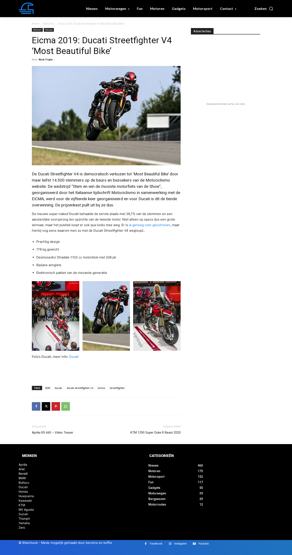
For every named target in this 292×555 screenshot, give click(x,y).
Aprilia (23, 464)
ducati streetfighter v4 (80, 387)
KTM (22, 505)
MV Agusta (26, 509)
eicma (101, 387)
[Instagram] (170, 544)
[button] (263, 8)
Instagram (180, 543)
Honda (23, 491)
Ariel (22, 469)
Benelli (23, 473)
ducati (58, 387)
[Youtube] (194, 544)
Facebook (156, 543)
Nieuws (49, 29)
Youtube (203, 543)
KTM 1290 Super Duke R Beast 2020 (155, 432)
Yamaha (24, 523)
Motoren (48, 23)
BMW (22, 478)
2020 (47, 387)
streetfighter (117, 387)
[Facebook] (36, 406)
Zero (22, 527)
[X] (46, 406)
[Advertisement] (106, 371)
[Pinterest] (56, 406)
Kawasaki (25, 500)
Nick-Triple (46, 59)
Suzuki (23, 514)
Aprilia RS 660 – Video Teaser (52, 432)
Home (35, 23)
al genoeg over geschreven (149, 225)
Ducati (74, 357)
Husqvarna (26, 496)
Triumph (24, 518)
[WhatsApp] (65, 406)
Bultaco (24, 482)
